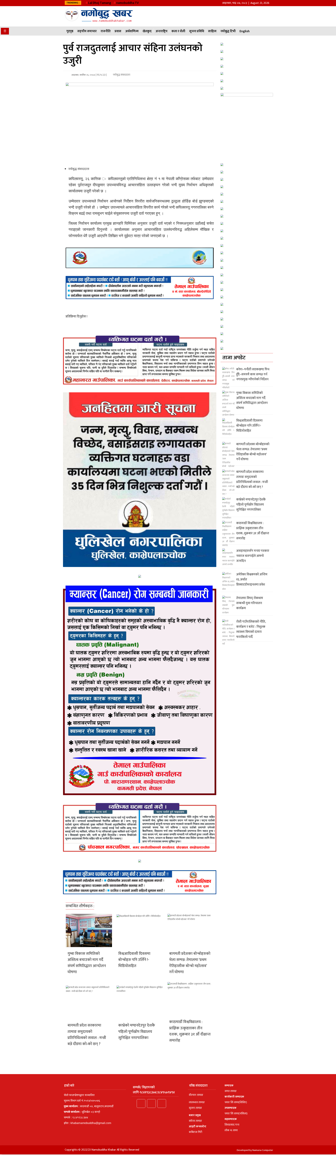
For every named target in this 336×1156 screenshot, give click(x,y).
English (245, 31)
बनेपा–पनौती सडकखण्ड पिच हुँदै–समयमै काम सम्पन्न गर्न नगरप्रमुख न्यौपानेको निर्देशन (252, 374)
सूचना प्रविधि (196, 31)
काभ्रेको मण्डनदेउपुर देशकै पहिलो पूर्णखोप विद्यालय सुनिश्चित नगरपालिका (136, 1031)
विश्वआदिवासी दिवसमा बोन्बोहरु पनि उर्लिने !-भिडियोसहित (134, 959)
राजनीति (106, 31)
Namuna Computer (262, 1150)
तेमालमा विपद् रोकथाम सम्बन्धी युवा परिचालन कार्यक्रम (249, 603)
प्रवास (118, 31)
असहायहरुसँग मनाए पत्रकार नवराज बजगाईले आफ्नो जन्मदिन (252, 556)
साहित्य (212, 31)
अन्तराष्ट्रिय (161, 31)
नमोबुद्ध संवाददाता (121, 75)
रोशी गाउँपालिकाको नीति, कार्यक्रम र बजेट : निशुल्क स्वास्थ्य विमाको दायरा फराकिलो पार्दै (251, 629)
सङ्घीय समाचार (87, 31)
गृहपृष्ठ (69, 31)
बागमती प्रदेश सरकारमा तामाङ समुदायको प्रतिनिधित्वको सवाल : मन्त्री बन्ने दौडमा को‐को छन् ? (87, 1034)
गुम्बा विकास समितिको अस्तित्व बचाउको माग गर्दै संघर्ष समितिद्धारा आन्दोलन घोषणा (87, 962)
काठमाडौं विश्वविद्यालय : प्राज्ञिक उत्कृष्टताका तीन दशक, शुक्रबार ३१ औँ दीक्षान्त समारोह (190, 1031)
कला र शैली (178, 31)
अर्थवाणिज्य (132, 31)
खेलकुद (147, 31)
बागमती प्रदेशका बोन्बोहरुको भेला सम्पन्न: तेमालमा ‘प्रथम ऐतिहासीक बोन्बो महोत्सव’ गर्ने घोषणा (189, 962)
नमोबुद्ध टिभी (228, 31)
